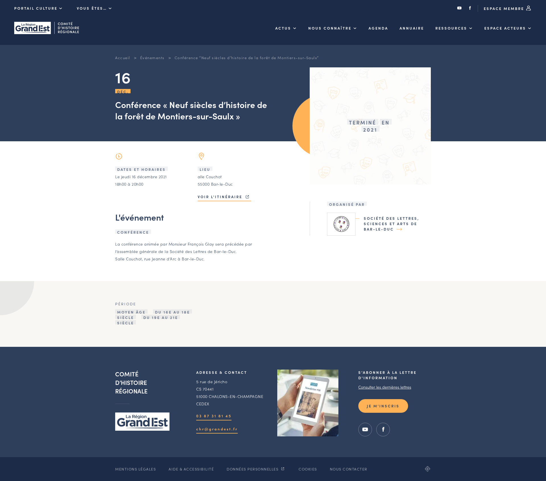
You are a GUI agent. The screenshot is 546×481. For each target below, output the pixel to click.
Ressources (451, 28)
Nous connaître (329, 28)
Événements (152, 57)
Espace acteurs (505, 28)
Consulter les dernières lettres (384, 387)
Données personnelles (253, 469)
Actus (283, 28)
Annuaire (412, 28)
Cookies (308, 469)
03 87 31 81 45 (213, 415)
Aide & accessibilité (191, 469)
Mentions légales (135, 469)
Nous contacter (348, 469)
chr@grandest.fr (217, 429)
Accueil (122, 57)
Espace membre (505, 8)
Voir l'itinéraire (221, 196)
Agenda (378, 28)
